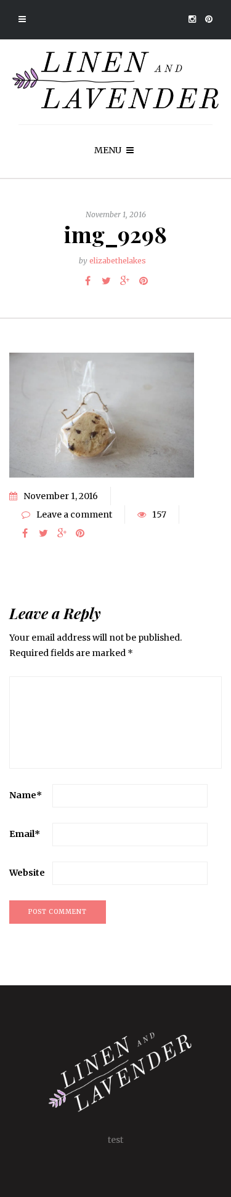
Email (24, 833)
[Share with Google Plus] (125, 280)
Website (27, 872)
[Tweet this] (106, 280)
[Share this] (88, 280)
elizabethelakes (117, 260)
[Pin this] (143, 280)
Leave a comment (74, 514)
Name (25, 795)
